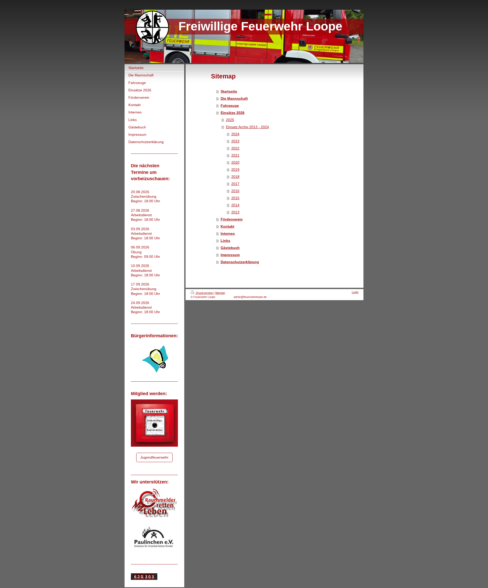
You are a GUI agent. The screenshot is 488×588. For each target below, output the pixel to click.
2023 (235, 141)
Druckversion (204, 292)
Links (225, 241)
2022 (235, 148)
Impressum (230, 255)
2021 (235, 155)
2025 (230, 120)
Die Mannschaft (234, 98)
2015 (235, 198)
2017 (235, 184)
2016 (235, 191)
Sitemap (220, 292)
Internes (228, 233)
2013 (235, 212)
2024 (235, 134)
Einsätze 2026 (233, 113)
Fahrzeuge (230, 106)
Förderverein (232, 219)
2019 (235, 169)
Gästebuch (230, 248)
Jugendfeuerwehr (154, 457)
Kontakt (227, 226)
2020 (235, 162)
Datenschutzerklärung (240, 262)
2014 (235, 205)
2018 (235, 177)
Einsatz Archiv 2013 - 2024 (247, 127)
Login (355, 292)
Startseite (229, 91)
